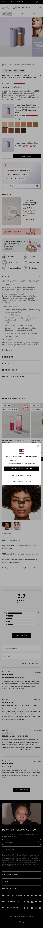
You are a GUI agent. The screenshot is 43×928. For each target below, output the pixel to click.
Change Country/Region (21, 481)
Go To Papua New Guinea (21, 475)
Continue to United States (21, 468)
